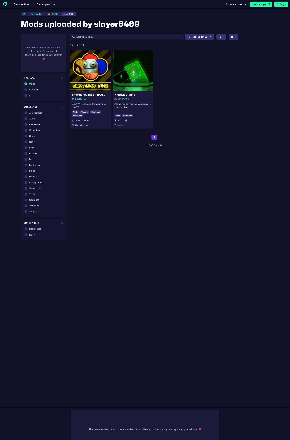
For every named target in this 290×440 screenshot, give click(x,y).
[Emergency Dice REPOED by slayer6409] (90, 70)
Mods (32, 83)
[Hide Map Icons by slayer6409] (133, 70)
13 (88, 120)
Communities (21, 4)
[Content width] (233, 37)
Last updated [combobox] (199, 37)
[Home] (5, 4)
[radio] (25, 83)
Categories (30, 106)
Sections (29, 77)
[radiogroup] (43, 89)
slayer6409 (80, 98)
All (30, 95)
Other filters (31, 222)
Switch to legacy (238, 4)
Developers (43, 4)
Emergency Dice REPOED (89, 94)
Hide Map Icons (124, 94)
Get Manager (259, 4)
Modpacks (34, 89)
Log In (283, 4)
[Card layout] (221, 37)
